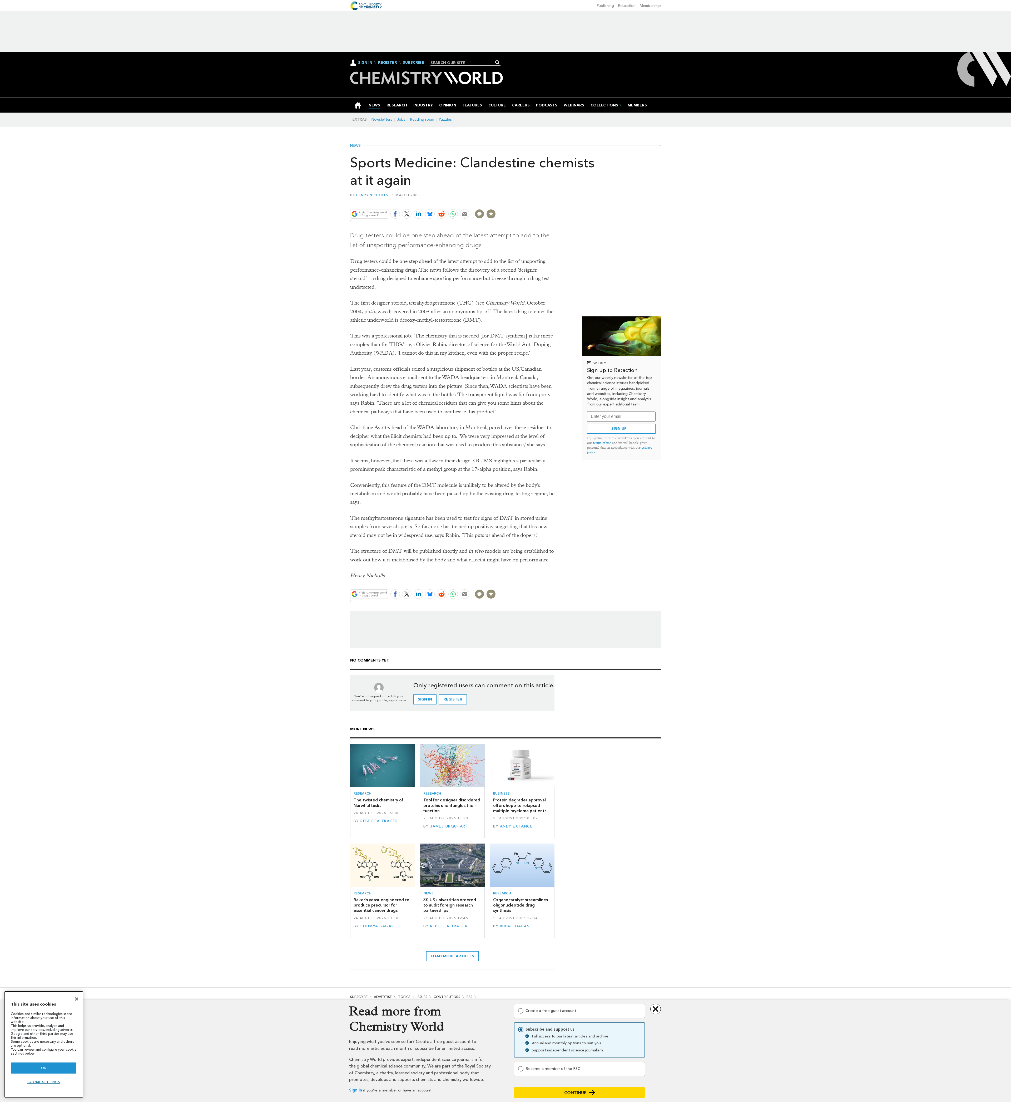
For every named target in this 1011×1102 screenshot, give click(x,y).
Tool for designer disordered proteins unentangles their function (451, 805)
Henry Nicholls (372, 195)
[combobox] (463, 62)
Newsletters (381, 119)
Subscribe (413, 63)
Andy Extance (516, 826)
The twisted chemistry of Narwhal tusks (378, 802)
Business (501, 793)
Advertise (383, 997)
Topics (404, 997)
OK (43, 1068)
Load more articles (452, 956)
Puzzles (445, 119)
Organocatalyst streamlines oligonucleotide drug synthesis (520, 905)
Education (627, 5)
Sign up (619, 428)
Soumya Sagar (377, 926)
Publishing (605, 5)
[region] (43, 1044)
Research (362, 793)
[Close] (76, 999)
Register (387, 63)
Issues (422, 997)
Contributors (447, 997)
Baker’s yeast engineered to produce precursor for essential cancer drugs (381, 905)
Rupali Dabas (514, 926)
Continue (575, 1092)
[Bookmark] (491, 214)
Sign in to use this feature (529, 201)
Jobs (401, 119)
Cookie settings (43, 1082)
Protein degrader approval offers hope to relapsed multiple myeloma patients (519, 805)
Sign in (355, 1090)
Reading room (422, 119)
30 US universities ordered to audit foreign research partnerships (449, 905)
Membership (650, 5)
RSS (469, 997)
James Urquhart (449, 826)
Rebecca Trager (379, 821)
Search (497, 62)
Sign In (365, 62)
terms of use (602, 443)
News (355, 146)
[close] (554, 201)
